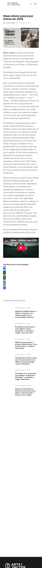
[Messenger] (21, 270)
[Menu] (35, 3)
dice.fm (33, 75)
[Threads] (21, 277)
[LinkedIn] (21, 283)
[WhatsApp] (21, 275)
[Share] (21, 288)
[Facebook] (21, 267)
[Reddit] (21, 280)
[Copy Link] (21, 285)
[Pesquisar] (30, 4)
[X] (21, 272)
